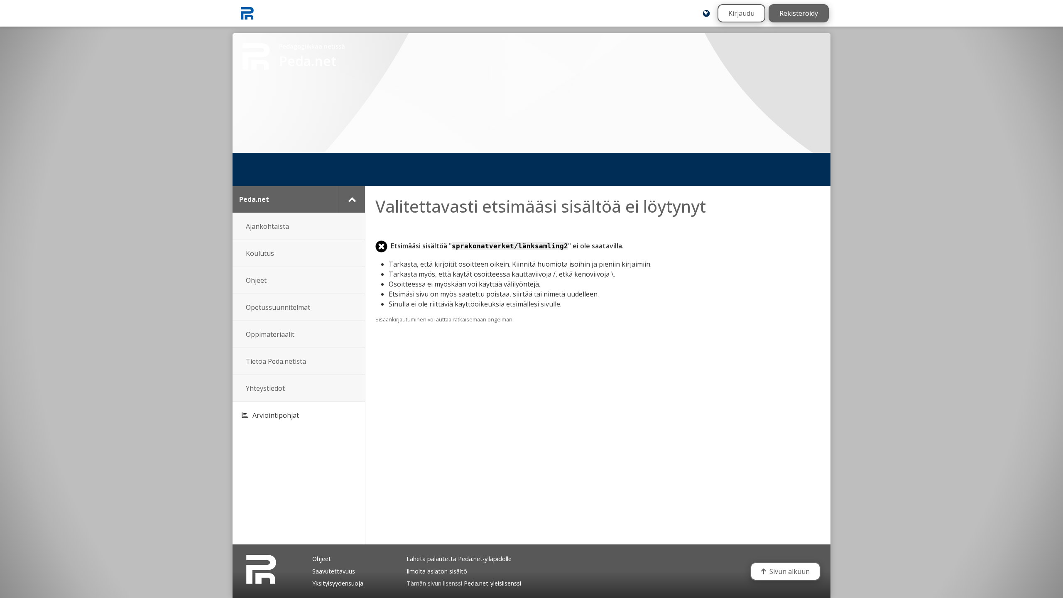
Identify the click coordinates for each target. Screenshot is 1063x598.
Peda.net (254, 199)
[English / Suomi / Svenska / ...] (706, 13)
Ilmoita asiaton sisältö (437, 571)
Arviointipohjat (275, 415)
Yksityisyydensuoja (337, 583)
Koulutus (260, 253)
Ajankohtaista (267, 226)
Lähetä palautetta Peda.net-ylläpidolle (459, 559)
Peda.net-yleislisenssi (492, 583)
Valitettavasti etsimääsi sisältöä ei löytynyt (540, 206)
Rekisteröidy (798, 13)
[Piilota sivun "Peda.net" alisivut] (351, 199)
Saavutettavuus (333, 571)
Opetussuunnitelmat (278, 307)
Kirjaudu (741, 13)
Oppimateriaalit (270, 334)
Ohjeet (256, 280)
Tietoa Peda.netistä (276, 361)
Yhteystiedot (265, 388)
